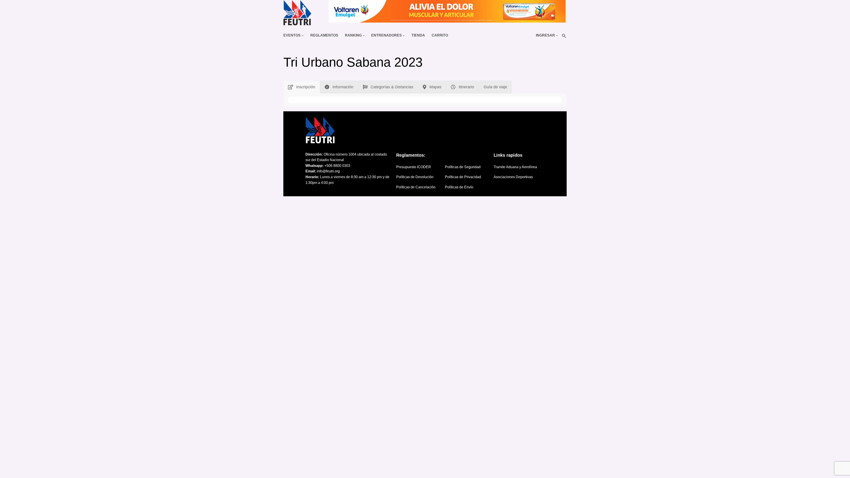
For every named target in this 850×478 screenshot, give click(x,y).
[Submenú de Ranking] (364, 35)
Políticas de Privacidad (463, 177)
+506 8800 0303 (337, 166)
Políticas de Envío (459, 187)
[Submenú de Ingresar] (557, 35)
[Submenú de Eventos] (302, 35)
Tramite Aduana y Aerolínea (515, 167)
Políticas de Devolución (414, 177)
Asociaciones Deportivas (513, 177)
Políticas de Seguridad (463, 167)
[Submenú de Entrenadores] (404, 35)
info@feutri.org (328, 171)
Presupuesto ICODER (413, 167)
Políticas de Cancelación (415, 187)
